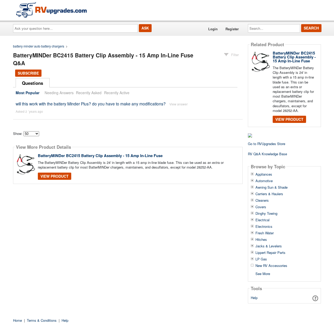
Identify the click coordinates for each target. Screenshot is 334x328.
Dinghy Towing (266, 213)
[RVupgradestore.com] (51, 9)
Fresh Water (264, 233)
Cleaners (262, 200)
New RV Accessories (271, 265)
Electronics (263, 226)
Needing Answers (59, 92)
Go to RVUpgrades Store (266, 143)
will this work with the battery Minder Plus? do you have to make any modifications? (91, 103)
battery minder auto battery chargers (38, 46)
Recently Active (116, 92)
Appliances (263, 174)
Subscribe (28, 73)
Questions (32, 83)
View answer (178, 104)
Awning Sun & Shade (271, 187)
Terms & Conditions (42, 320)
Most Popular (27, 92)
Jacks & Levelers (268, 246)
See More (262, 273)
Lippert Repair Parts (270, 252)
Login (213, 28)
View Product (54, 176)
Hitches (261, 239)
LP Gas (261, 259)
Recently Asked (89, 92)
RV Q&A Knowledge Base (267, 153)
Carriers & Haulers (269, 194)
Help (254, 297)
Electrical (262, 220)
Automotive (264, 181)
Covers (260, 207)
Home (17, 320)
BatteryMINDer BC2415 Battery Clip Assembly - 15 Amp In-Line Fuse (100, 155)
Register (232, 28)
